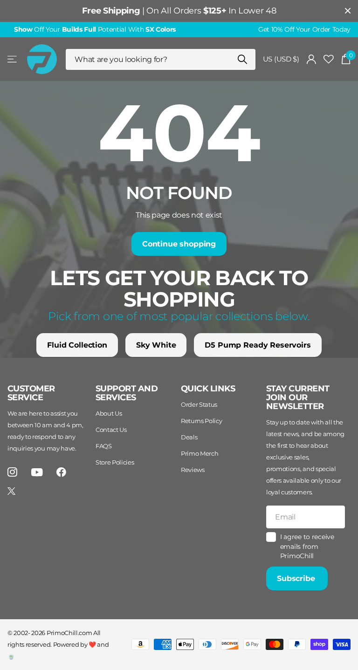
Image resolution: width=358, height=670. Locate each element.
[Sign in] (312, 59)
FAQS (104, 446)
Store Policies (115, 462)
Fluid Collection (77, 345)
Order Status (199, 404)
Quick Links (208, 388)
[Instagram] (12, 472)
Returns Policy (201, 420)
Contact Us (111, 429)
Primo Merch (199, 453)
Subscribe (297, 578)
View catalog (12, 59)
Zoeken (242, 59)
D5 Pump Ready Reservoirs (257, 345)
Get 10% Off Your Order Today (304, 29)
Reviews (193, 469)
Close (347, 11)
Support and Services (127, 393)
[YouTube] (37, 472)
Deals (189, 437)
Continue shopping (179, 243)
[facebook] (61, 472)
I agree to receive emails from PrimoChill (307, 546)
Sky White (156, 345)
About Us (109, 413)
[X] (11, 491)
